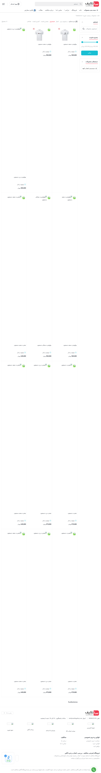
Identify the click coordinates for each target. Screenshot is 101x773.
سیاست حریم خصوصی (93, 741)
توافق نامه (96, 746)
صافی (89, 53)
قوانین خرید (96, 743)
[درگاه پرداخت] (8, 758)
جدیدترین (52, 21)
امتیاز (57, 21)
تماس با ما (63, 743)
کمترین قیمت (36, 21)
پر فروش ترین (64, 21)
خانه (98, 15)
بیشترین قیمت (45, 21)
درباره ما (63, 741)
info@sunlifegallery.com (75, 718)
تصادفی (29, 21)
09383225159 (92, 718)
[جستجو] (83, 28)
